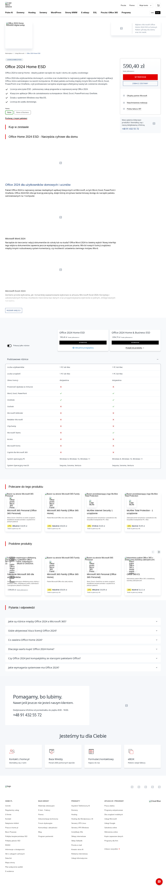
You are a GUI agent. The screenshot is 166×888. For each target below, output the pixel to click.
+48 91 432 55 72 (130, 128)
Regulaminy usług (12, 810)
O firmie (8, 814)
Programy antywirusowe (113, 810)
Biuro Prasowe (10, 832)
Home (9, 112)
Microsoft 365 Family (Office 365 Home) (63, 512)
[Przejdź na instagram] (159, 786)
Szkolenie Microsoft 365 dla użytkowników (20, 575)
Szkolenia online (110, 828)
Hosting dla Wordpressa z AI (82, 819)
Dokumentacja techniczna (48, 819)
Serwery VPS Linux (78, 823)
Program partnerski (45, 836)
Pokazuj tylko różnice (21, 345)
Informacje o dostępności (15, 849)
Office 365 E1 (133, 574)
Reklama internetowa (79, 854)
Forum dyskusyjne (45, 823)
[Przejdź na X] (132, 786)
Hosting (74, 814)
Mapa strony (10, 862)
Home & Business (22, 112)
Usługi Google (109, 823)
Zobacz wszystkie (111, 849)
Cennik (8, 806)
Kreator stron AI (77, 849)
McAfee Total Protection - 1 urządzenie (140, 512)
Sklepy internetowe (78, 836)
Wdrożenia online (111, 832)
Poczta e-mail (76, 845)
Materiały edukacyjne (46, 806)
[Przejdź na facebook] (152, 786)
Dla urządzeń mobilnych (113, 814)
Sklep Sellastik (76, 841)
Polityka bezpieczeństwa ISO (16, 836)
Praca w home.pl (11, 828)
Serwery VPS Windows (80, 828)
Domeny (74, 810)
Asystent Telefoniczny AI (80, 806)
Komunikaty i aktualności (47, 828)
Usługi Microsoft (19, 53)
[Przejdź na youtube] (145, 786)
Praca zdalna (109, 806)
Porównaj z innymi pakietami (16, 118)
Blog (40, 832)
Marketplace (9, 53)
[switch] (9, 345)
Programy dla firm (111, 841)
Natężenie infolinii (12, 823)
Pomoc (132, 5)
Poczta (124, 5)
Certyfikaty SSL (77, 832)
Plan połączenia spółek (14, 867)
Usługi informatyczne (79, 858)
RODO (7, 845)
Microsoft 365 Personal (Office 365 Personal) (22, 512)
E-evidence (9, 871)
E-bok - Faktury (44, 810)
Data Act (8, 858)
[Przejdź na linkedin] (138, 786)
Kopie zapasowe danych (113, 836)
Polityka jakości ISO (12, 841)
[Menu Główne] (10, 5)
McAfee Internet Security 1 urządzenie (100, 512)
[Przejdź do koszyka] (158, 5)
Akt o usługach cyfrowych (15, 854)
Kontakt (8, 819)
